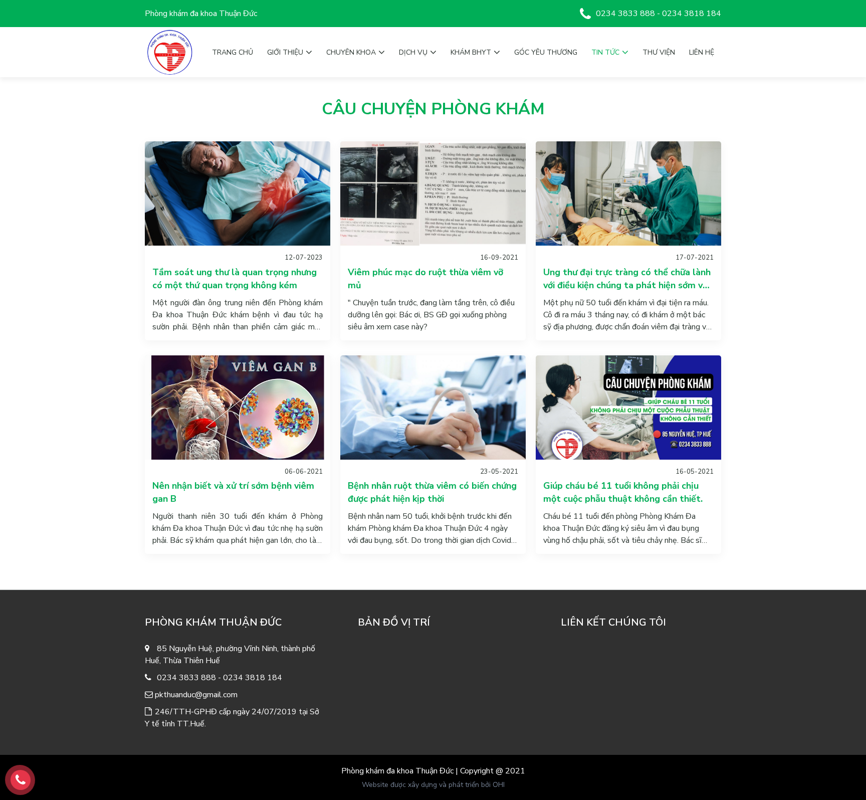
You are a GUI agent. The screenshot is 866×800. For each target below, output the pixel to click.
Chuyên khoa (351, 52)
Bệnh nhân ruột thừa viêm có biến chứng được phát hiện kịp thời (432, 492)
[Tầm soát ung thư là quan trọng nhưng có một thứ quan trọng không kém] (237, 193)
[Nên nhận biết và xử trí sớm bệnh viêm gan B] (237, 407)
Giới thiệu (285, 52)
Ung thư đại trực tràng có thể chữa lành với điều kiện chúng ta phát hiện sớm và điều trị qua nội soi (627, 279)
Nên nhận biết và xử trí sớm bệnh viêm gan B (233, 492)
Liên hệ (701, 52)
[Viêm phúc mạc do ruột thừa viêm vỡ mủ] (433, 193)
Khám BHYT (471, 52)
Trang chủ (232, 52)
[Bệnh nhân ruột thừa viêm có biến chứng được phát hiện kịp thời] (433, 407)
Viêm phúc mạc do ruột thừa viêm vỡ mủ (425, 278)
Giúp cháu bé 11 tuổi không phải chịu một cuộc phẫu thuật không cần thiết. (623, 492)
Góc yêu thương (545, 52)
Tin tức (605, 52)
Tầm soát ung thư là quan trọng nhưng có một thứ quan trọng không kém (234, 278)
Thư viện (658, 52)
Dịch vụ (413, 52)
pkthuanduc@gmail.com (196, 694)
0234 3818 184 (691, 13)
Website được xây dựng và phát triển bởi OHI (433, 784)
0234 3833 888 (625, 13)
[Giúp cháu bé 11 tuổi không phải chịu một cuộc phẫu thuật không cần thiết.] (628, 407)
